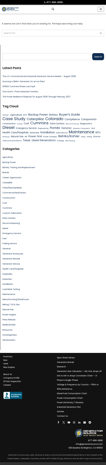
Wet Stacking (70, 141)
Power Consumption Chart (70, 398)
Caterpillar (35, 119)
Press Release (8, 319)
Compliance (72, 119)
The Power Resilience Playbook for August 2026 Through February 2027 (36, 96)
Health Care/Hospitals (15, 132)
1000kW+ (5, 115)
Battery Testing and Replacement (18, 167)
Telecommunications (12, 140)
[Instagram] (74, 422)
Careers (7, 385)
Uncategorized (9, 334)
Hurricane (34, 132)
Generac (66, 128)
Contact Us (62, 416)
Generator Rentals (11, 258)
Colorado (54, 119)
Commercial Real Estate (14, 192)
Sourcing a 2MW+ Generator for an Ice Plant (23, 81)
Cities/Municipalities (12, 187)
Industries (7, 279)
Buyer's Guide (69, 114)
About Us (7, 374)
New (5, 360)
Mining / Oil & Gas (11, 304)
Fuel (4, 238)
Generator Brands (65, 362)
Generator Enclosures (12, 253)
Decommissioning (72, 124)
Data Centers (57, 123)
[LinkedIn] (79, 422)
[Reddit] (90, 422)
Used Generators (44, 140)
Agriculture (16, 114)
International (61, 133)
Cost (26, 123)
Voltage (60, 140)
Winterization (8, 340)
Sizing (89, 136)
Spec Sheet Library (66, 357)
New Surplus (9, 367)
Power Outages (50, 136)
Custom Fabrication (12, 213)
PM (26, 136)
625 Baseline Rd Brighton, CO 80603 (86, 447)
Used (5, 363)
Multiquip (6, 137)
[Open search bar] (53, 9)
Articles (60, 411)
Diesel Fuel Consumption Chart (72, 393)
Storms (96, 136)
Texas (26, 140)
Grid (93, 128)
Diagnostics (86, 123)
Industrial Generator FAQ (69, 407)
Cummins (39, 123)
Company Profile (11, 377)
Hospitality (7, 274)
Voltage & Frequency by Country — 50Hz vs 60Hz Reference (78, 386)
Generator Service (11, 263)
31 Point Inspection (12, 381)
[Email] (85, 422)
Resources (7, 329)
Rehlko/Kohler (69, 136)
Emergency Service (26, 128)
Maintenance (81, 132)
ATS (25, 114)
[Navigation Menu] (101, 9)
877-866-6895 (53, 2)
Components (88, 119)
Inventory (7, 356)
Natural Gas (17, 136)
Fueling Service (9, 243)
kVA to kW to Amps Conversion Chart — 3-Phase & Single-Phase (77, 377)
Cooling (19, 124)
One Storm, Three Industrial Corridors (20, 91)
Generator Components (81, 128)
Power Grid (35, 136)
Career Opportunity (11, 177)
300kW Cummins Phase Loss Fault (18, 86)
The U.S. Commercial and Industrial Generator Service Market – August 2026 (39, 76)
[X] (64, 422)
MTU (98, 132)
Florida (55, 128)
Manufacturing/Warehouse (15, 299)
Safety (83, 137)
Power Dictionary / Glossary (70, 402)
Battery (53, 114)
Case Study (14, 119)
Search (98, 56)
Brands (5, 172)
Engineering (43, 128)
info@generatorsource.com (89, 444)
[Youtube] (69, 422)
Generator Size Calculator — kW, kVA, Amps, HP (79, 371)
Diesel (8, 127)
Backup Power (38, 115)
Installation (47, 132)
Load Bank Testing (11, 289)
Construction (9, 123)
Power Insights (9, 314)
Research (61, 366)
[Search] (101, 33)
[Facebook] (58, 422)
